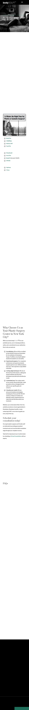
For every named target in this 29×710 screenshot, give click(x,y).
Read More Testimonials (14, 570)
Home (4, 15)
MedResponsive (19, 701)
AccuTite (8, 155)
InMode (8, 160)
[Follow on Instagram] (10, 654)
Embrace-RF (9, 143)
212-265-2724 (17, 466)
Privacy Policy (10, 704)
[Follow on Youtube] (15, 654)
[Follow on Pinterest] (8, 654)
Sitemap (5, 704)
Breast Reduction (10, 287)
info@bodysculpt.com (15, 470)
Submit (23, 632)
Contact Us (6, 669)
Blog (24, 704)
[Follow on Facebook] (3, 654)
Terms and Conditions (18, 704)
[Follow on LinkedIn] (12, 654)
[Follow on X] (6, 654)
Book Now (8, 664)
